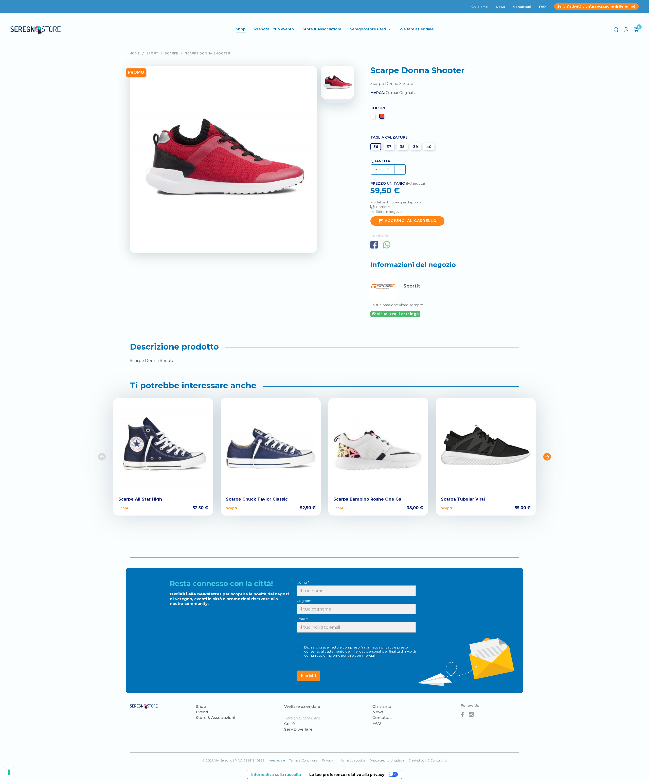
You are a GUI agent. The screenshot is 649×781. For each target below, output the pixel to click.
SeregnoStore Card (368, 29)
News (500, 7)
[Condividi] (374, 245)
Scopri (123, 508)
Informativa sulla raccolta (276, 774)
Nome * (303, 582)
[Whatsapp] (386, 245)
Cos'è (289, 723)
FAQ (542, 7)
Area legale (277, 760)
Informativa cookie (351, 760)
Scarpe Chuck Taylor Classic (257, 499)
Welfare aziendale (417, 29)
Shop (201, 706)
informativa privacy (377, 647)
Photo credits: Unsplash (387, 760)
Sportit (411, 286)
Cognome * (306, 601)
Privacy (327, 760)
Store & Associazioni (322, 29)
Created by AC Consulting (427, 760)
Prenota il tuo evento (274, 29)
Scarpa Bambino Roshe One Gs (367, 499)
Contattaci (522, 7)
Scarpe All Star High (140, 499)
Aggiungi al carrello (407, 221)
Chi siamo (479, 7)
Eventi (202, 712)
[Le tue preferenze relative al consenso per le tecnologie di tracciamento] (9, 772)
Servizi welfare (298, 729)
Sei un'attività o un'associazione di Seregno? (596, 6)
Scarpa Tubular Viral (463, 499)
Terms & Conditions (303, 760)
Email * (302, 619)
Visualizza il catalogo (397, 314)
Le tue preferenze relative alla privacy (346, 774)
